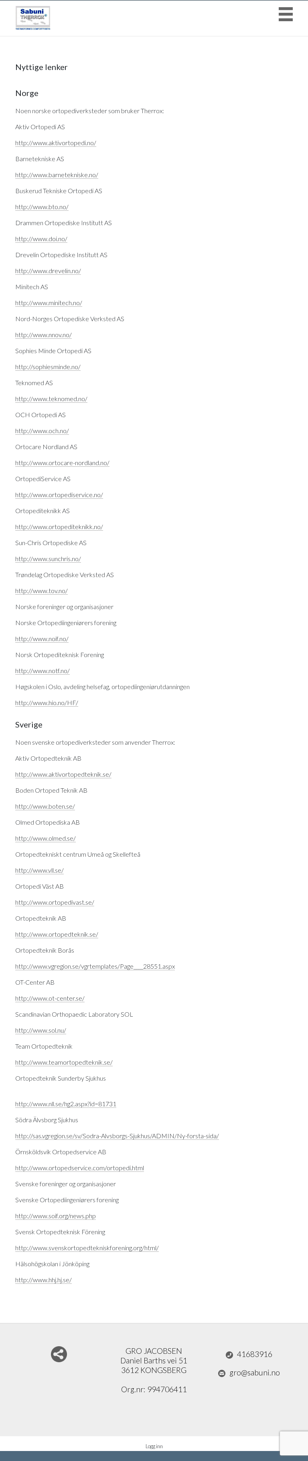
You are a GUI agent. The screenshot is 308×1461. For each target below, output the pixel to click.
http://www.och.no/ (42, 430)
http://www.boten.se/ (45, 806)
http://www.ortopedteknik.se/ (56, 934)
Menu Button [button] (286, 14)
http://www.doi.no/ (41, 238)
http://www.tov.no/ (41, 590)
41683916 (254, 1354)
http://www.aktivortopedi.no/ (55, 142)
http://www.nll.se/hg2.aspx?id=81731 (65, 1103)
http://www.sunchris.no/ (48, 558)
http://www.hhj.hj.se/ (43, 1279)
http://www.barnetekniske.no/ (56, 174)
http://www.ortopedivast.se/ (54, 902)
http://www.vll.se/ (39, 870)
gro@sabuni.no (254, 1372)
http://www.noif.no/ (42, 638)
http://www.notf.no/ (42, 670)
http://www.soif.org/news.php (55, 1215)
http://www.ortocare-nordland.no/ (62, 462)
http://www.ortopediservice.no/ (59, 494)
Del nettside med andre (59, 1354)
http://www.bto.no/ (42, 206)
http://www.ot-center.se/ (50, 998)
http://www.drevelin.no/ (48, 270)
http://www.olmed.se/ (45, 838)
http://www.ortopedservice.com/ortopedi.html (79, 1167)
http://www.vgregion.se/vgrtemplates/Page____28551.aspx (95, 966)
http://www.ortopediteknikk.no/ (59, 526)
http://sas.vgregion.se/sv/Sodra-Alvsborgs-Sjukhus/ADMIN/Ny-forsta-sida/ (117, 1135)
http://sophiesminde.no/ (48, 366)
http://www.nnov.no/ (43, 334)
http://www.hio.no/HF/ (46, 702)
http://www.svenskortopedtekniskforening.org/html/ (87, 1247)
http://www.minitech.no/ (48, 302)
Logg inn (154, 1446)
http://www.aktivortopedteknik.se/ (63, 774)
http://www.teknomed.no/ (51, 398)
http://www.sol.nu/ (40, 1030)
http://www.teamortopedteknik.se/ (64, 1062)
